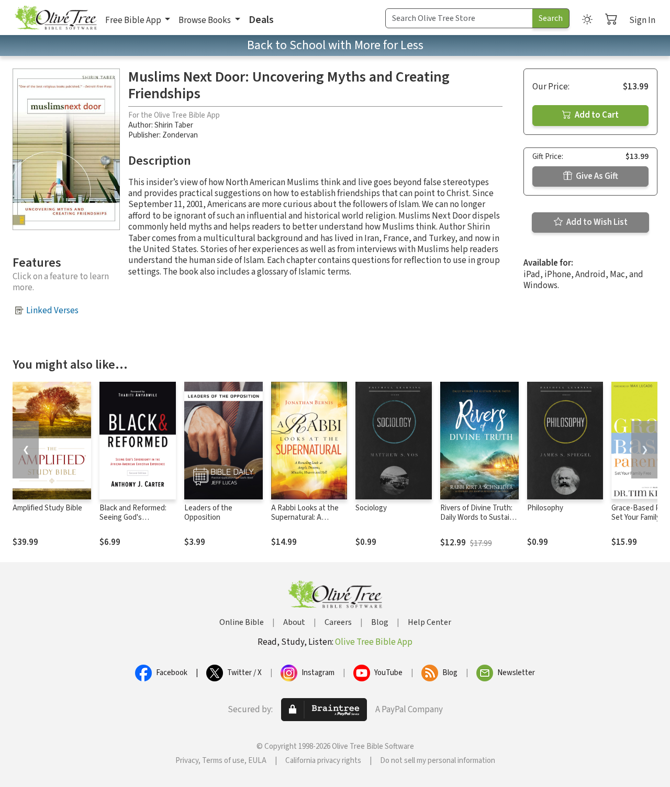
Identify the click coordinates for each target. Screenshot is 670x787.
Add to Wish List (596, 222)
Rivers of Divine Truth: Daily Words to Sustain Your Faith (476, 518)
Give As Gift (596, 176)
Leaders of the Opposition (208, 513)
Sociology (371, 508)
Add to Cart (596, 115)
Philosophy (545, 508)
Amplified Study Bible (47, 508)
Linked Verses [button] (52, 310)
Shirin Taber (173, 125)
